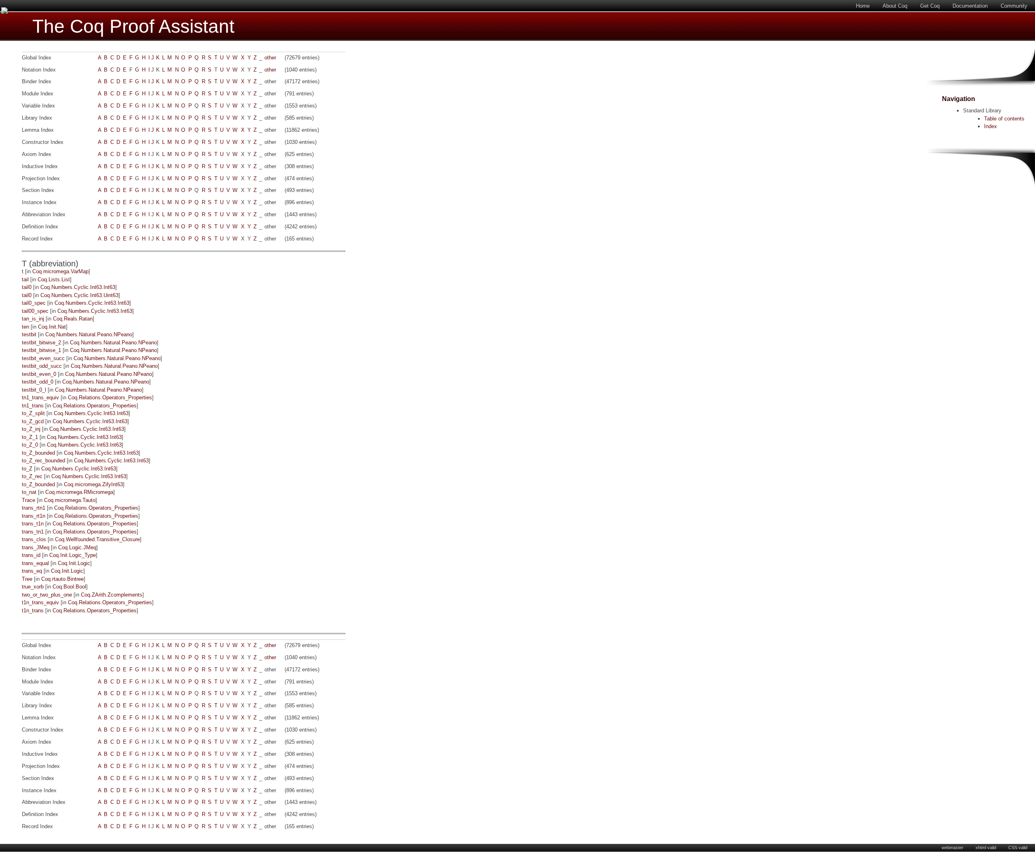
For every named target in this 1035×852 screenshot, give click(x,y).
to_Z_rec (32, 476)
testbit (29, 334)
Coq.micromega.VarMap (60, 271)
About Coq (895, 6)
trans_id (31, 555)
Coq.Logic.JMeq (77, 547)
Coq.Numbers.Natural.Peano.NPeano (88, 334)
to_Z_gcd (33, 421)
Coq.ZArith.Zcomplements (111, 595)
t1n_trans (33, 610)
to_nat (29, 492)
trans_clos (34, 539)
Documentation (970, 6)
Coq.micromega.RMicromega (79, 492)
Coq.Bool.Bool (69, 587)
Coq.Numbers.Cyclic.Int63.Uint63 (79, 295)
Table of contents (1004, 119)
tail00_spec (35, 311)
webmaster (952, 847)
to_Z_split (33, 413)
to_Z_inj (31, 429)
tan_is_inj (33, 319)
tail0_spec (34, 303)
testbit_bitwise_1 (41, 350)
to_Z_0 (30, 445)
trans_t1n (33, 524)
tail (25, 279)
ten (25, 327)
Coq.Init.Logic (74, 563)
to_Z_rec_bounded (43, 461)
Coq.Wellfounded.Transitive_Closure (97, 539)
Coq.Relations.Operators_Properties (110, 397)
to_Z (27, 469)
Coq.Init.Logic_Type (72, 555)
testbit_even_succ (43, 358)
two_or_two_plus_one (47, 595)
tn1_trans (33, 406)
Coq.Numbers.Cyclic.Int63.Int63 (77, 287)
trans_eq (32, 571)
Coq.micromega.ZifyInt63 (93, 484)
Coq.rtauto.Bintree (62, 579)
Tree (27, 579)
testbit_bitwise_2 (41, 343)
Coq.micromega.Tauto (69, 500)
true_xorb (33, 587)
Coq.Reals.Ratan (73, 319)
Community (1014, 6)
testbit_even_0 (39, 374)
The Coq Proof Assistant (133, 26)
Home (863, 6)
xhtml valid (986, 847)
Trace (28, 500)
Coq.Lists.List (54, 279)
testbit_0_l (34, 390)
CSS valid (1017, 847)
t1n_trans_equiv (40, 602)
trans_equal (35, 563)
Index (990, 126)
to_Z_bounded (38, 453)
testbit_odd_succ (42, 366)
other (270, 58)
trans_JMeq (35, 547)
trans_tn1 (33, 532)
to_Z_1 (30, 437)
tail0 (27, 287)
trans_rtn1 (33, 508)
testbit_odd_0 (37, 382)
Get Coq (930, 6)
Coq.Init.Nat (52, 327)
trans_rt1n (33, 516)
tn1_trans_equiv (40, 397)
